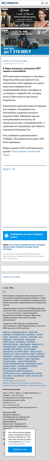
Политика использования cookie (19, 443)
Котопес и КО (8, 354)
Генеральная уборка (34, 364)
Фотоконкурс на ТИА (11, 373)
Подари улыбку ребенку (13, 359)
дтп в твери (14, 245)
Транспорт (33, 337)
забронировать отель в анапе (14, 381)
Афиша (35, 347)
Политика (31, 342)
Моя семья (7, 376)
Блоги (28, 376)
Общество (33, 332)
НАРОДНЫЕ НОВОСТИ (19, 332)
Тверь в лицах (36, 352)
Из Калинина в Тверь (36, 356)
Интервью (7, 335)
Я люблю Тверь (9, 366)
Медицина (7, 340)
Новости (7, 61)
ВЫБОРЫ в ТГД (37, 344)
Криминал (30, 335)
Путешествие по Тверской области (18, 371)
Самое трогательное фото (14, 364)
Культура (23, 337)
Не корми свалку (21, 352)
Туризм (39, 335)
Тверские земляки (10, 344)
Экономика (20, 342)
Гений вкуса (8, 352)
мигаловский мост (28, 245)
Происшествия (19, 61)
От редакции (8, 378)
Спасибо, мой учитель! (12, 349)
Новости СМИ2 (11, 277)
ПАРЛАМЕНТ (7, 356)
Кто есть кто (37, 376)
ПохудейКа (22, 369)
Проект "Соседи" (10, 369)
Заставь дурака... (10, 361)
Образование (25, 344)
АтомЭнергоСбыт (10, 347)
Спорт (5, 337)
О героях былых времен (27, 366)
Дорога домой (30, 349)
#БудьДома (30, 340)
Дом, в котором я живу (25, 354)
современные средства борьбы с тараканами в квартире (24, 385)
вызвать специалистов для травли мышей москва (22, 383)
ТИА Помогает (19, 376)
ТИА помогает (18, 340)
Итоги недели (8, 342)
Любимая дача (19, 356)
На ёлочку (40, 354)
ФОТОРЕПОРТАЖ (24, 347)
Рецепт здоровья (32, 359)
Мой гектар (14, 337)
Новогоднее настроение (31, 373)
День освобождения (27, 361)
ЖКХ (40, 337)
